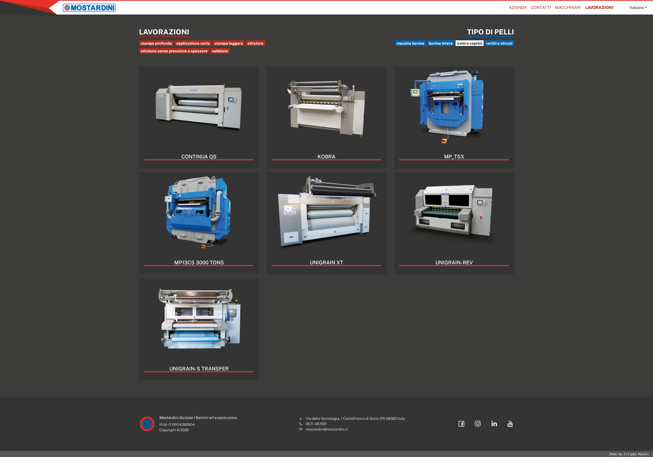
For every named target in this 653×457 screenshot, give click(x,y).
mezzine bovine (410, 43)
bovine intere (441, 43)
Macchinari (568, 7)
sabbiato (220, 51)
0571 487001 (316, 424)
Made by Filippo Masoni (629, 454)
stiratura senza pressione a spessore (174, 51)
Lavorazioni (599, 7)
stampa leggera (228, 43)
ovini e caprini (469, 43)
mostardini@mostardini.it (327, 429)
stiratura (255, 43)
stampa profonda (156, 43)
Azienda (518, 7)
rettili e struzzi (499, 43)
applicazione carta (193, 43)
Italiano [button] (637, 7)
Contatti (541, 7)
